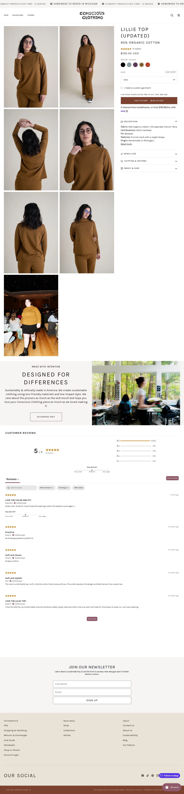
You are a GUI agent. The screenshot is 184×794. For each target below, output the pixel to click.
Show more (92, 619)
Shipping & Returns (135, 161)
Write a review (172, 478)
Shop (66, 725)
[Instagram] (158, 775)
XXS (126, 79)
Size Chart (171, 72)
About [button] (126, 721)
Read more (126, 144)
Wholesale (9, 745)
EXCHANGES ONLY (46, 417)
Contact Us (128, 725)
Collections (69, 730)
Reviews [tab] (12, 479)
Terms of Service (153, 790)
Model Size (130, 154)
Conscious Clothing (107, 790)
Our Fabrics (129, 745)
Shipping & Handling (15, 730)
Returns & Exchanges (15, 735)
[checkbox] (78, 487)
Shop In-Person (12, 750)
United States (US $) (17, 790)
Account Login (11, 754)
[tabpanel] (92, 554)
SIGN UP (92, 700)
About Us (127, 730)
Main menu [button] (69, 721)
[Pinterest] (152, 775)
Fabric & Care (131, 168)
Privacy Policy (134, 790)
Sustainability (130, 735)
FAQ (6, 725)
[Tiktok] (148, 775)
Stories (67, 735)
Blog (125, 740)
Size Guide (9, 740)
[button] (7, 15)
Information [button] (11, 721)
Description (131, 121)
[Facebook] (142, 775)
